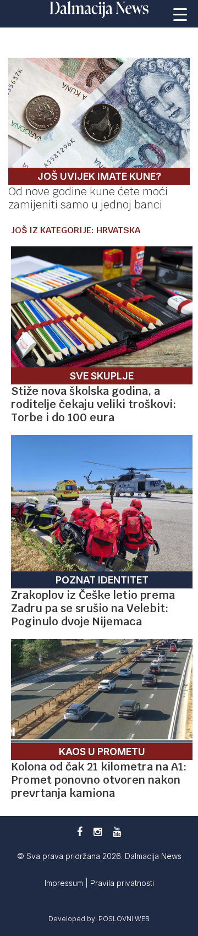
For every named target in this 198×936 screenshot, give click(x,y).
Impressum (65, 883)
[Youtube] (117, 832)
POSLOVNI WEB (124, 919)
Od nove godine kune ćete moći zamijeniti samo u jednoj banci (88, 198)
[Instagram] (97, 832)
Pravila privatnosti (122, 883)
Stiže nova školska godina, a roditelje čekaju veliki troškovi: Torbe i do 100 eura (93, 404)
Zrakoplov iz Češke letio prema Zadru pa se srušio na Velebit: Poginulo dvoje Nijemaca (93, 608)
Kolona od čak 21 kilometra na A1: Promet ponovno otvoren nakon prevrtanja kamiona (98, 779)
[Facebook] (80, 832)
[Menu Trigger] (180, 13)
